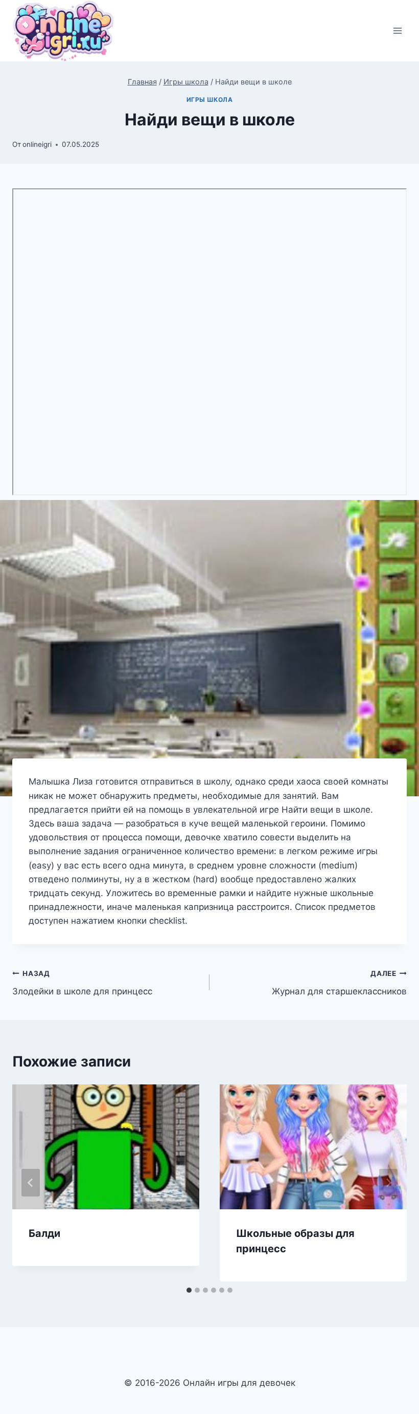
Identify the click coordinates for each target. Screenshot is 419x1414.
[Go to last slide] (30, 1183)
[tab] (189, 1290)
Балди (44, 1233)
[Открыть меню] (397, 31)
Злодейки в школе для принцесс (82, 982)
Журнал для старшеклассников (339, 982)
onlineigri (37, 144)
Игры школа (210, 99)
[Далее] (388, 1183)
